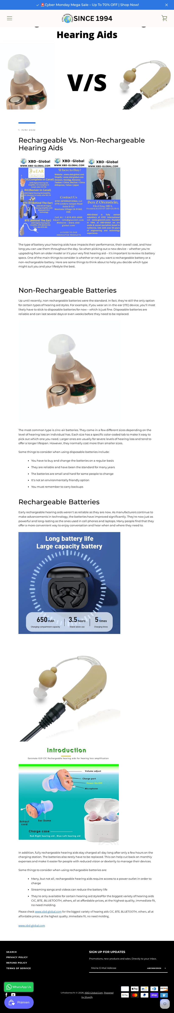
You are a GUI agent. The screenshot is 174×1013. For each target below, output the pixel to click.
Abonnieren (154, 968)
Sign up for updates (107, 952)
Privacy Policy (17, 957)
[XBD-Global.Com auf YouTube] (13, 994)
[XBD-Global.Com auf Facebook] (6, 994)
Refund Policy (16, 963)
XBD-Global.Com (94, 992)
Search (11, 952)
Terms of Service (18, 968)
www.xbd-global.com (48, 911)
